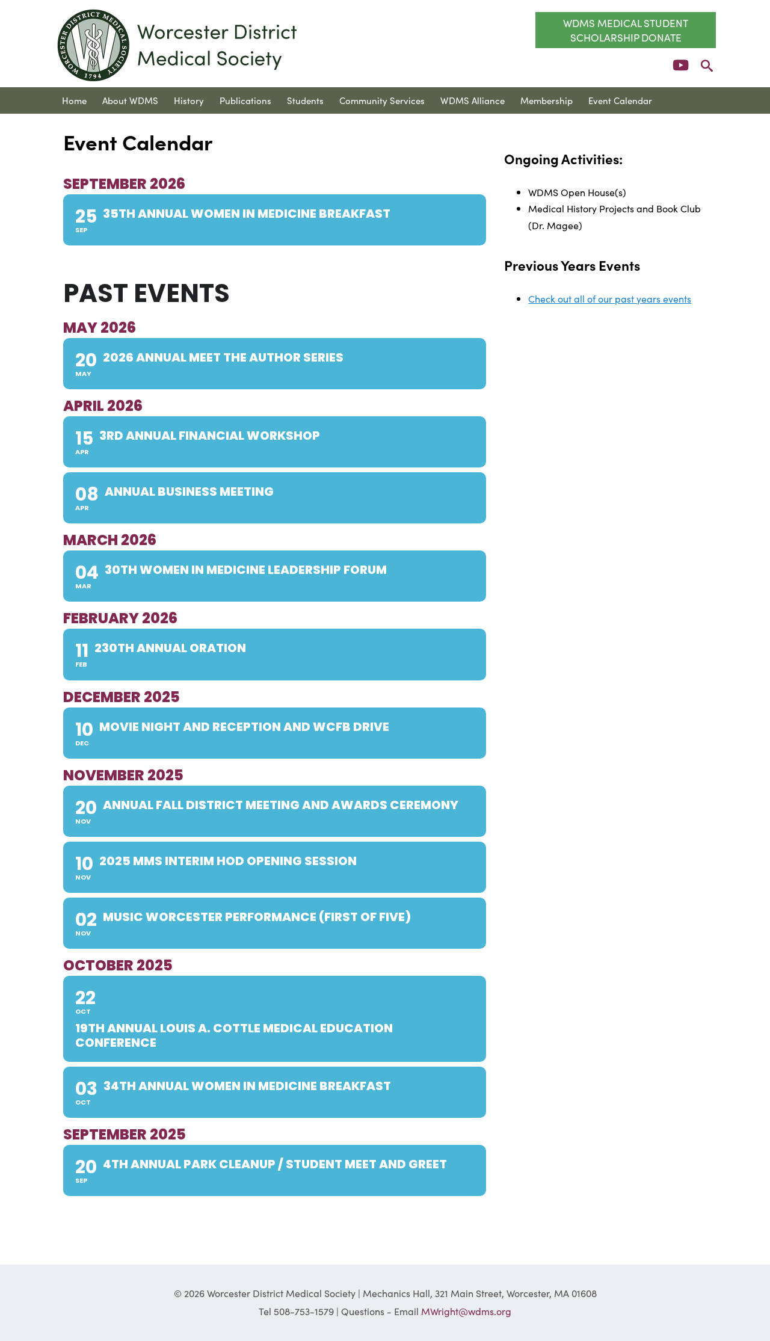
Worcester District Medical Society (178, 45)
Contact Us (85, 126)
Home (74, 100)
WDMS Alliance (472, 100)
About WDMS (130, 100)
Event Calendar (620, 100)
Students (305, 100)
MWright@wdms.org (466, 1311)
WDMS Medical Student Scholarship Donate (625, 30)
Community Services (382, 100)
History (189, 100)
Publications (245, 100)
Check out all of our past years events (609, 298)
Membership (546, 100)
